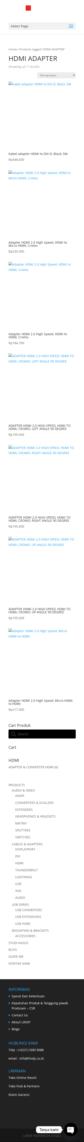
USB (18, 884)
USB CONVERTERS (28, 910)
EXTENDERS (24, 809)
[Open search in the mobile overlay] (42, 734)
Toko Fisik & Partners (24, 1086)
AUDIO (20, 897)
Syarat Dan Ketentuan (28, 996)
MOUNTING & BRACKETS (30, 930)
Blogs (16, 1029)
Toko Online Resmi (23, 1077)
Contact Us (20, 1015)
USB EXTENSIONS (28, 916)
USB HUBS (22, 923)
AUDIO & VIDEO (23, 790)
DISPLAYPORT (25, 849)
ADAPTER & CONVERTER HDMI (31, 767)
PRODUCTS (17, 785)
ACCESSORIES (25, 936)
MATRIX (21, 823)
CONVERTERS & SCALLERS (34, 803)
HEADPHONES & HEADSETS (35, 816)
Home (13, 49)
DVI (17, 856)
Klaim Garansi (19, 1095)
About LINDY (21, 1022)
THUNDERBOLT (26, 870)
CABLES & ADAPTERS (27, 844)
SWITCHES (22, 837)
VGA (18, 891)
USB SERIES (20, 904)
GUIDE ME (16, 956)
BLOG (13, 949)
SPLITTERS (22, 830)
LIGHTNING (23, 877)
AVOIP (19, 796)
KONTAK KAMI (19, 963)
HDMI (19, 863)
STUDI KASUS (18, 943)
